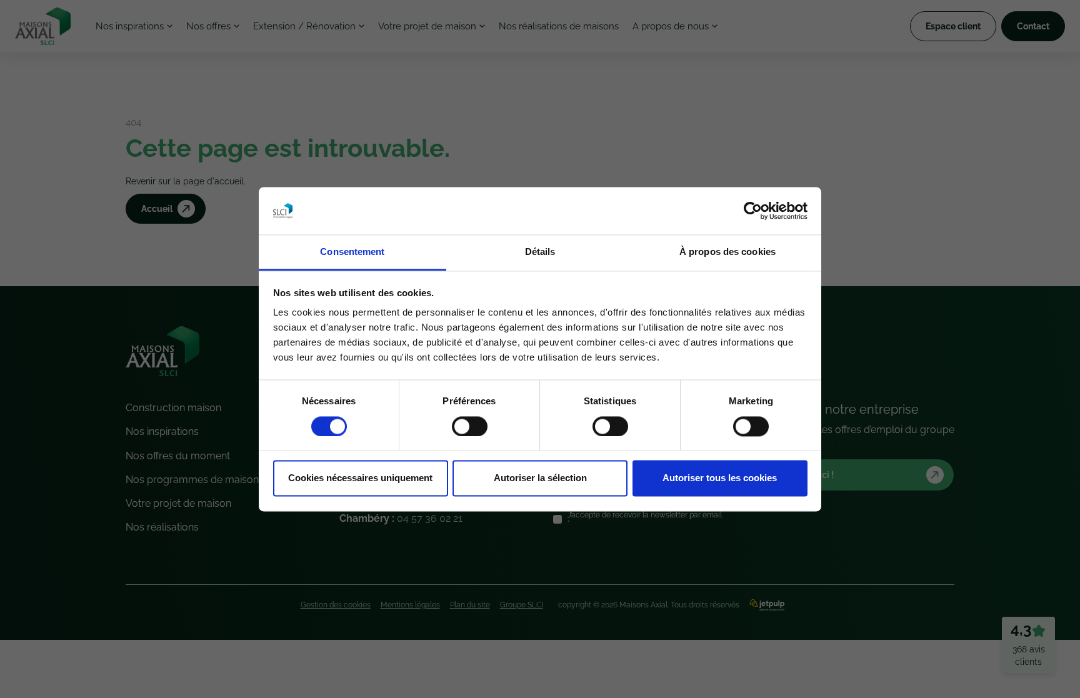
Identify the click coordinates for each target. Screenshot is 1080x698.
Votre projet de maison (427, 26)
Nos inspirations (130, 26)
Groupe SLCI (521, 605)
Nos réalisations (162, 527)
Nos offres (208, 26)
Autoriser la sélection (540, 478)
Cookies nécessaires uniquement (360, 478)
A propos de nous (670, 26)
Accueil (156, 209)
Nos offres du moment (178, 456)
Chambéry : (400, 518)
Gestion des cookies (336, 605)
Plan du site (470, 605)
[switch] (470, 426)
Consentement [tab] (352, 252)
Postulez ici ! (808, 475)
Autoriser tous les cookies (719, 478)
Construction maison (173, 408)
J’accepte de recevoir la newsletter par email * (645, 519)
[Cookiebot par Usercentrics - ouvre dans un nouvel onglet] (753, 210)
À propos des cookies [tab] (727, 252)
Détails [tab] (540, 252)
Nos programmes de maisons (195, 480)
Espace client (953, 26)
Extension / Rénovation (304, 26)
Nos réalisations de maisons (559, 26)
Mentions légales (410, 605)
